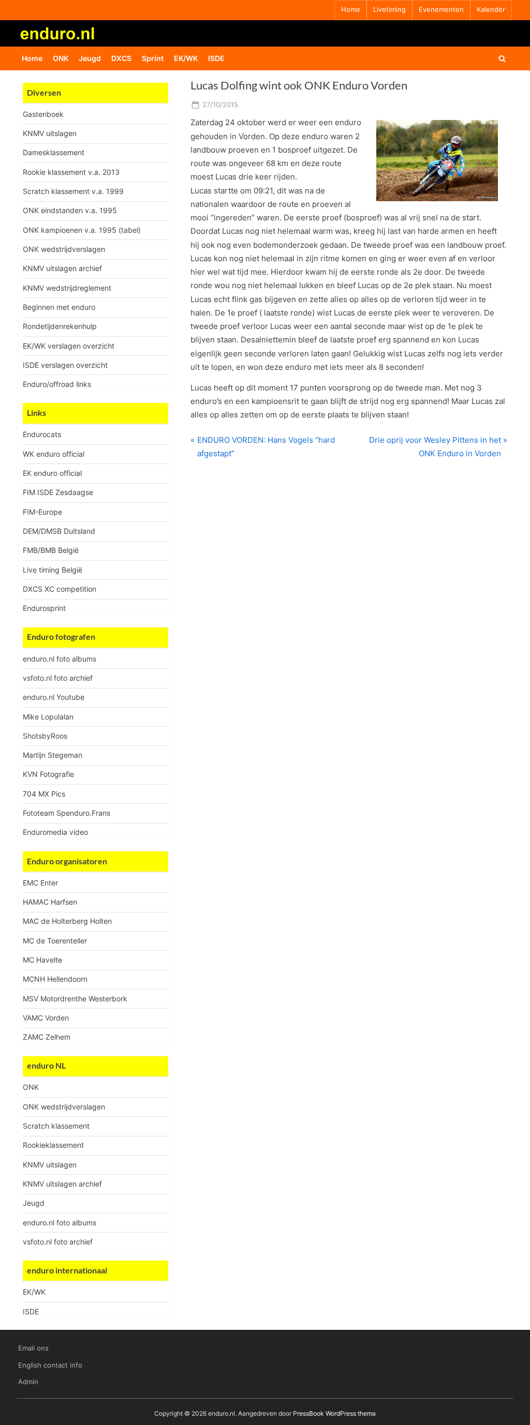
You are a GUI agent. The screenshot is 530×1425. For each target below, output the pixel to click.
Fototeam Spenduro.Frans (66, 812)
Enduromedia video (55, 832)
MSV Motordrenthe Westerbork (75, 998)
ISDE (216, 58)
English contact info (50, 1365)
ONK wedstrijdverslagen (64, 249)
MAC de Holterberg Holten (67, 921)
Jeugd (90, 58)
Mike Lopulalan (48, 716)
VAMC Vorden (46, 1017)
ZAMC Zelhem (46, 1036)
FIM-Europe (42, 511)
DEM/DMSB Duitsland (59, 531)
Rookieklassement (53, 1145)
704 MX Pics (44, 793)
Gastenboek (43, 114)
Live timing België (52, 569)
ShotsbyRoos (45, 735)
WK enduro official (53, 453)
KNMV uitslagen (50, 133)
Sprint (153, 58)
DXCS (121, 58)
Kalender (491, 9)
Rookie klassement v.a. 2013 (71, 172)
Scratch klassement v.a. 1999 (73, 191)
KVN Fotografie (48, 774)
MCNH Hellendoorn (55, 978)
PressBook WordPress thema (334, 1413)
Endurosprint (44, 608)
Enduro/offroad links (57, 384)
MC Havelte (42, 959)
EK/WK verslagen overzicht (68, 345)
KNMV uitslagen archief (62, 268)
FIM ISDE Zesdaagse (58, 492)
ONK (60, 58)
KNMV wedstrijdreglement (67, 287)
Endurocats (42, 434)
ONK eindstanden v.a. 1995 (70, 210)
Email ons (33, 1348)
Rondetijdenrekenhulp (60, 326)
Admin (28, 1382)
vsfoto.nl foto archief (58, 677)
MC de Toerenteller (55, 940)
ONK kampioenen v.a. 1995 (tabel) (82, 230)
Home (350, 9)
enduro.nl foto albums (59, 658)
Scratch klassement (56, 1125)
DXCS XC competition (59, 588)
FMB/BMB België (51, 550)
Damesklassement (53, 152)
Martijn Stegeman (52, 755)
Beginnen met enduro (59, 307)
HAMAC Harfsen (50, 901)
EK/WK (186, 58)
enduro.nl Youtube (53, 697)
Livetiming (389, 9)
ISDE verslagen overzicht (65, 365)
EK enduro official (52, 473)
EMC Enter (40, 882)
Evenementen (441, 9)
